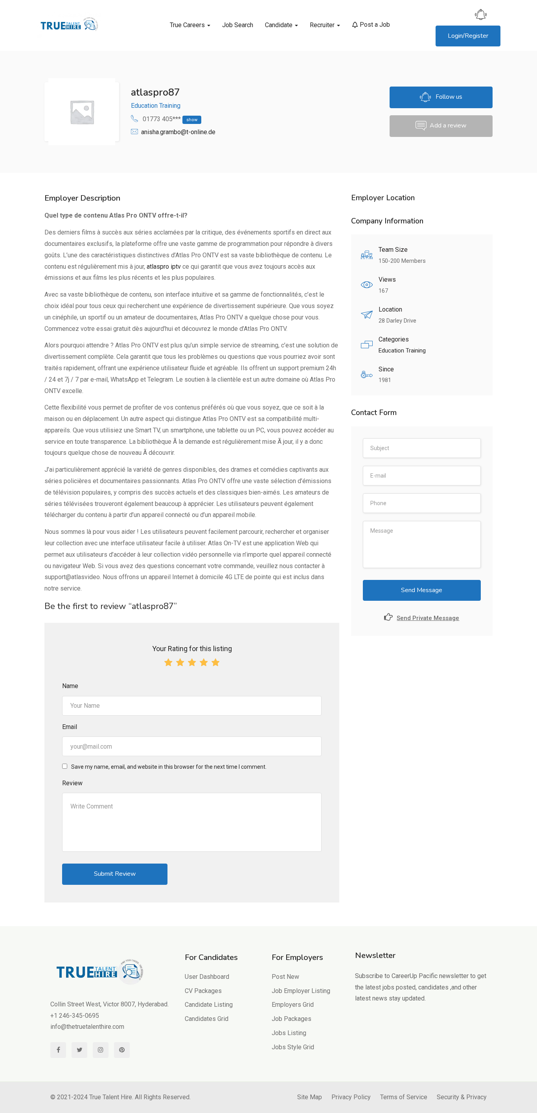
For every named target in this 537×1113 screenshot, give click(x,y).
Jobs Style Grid (293, 1047)
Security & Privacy (462, 1097)
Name (70, 686)
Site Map (309, 1097)
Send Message (421, 590)
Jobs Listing (289, 1033)
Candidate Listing (209, 1004)
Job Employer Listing (301, 991)
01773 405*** (170, 119)
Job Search (237, 25)
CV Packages (203, 991)
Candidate (279, 25)
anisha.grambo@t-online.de (178, 132)
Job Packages (291, 1019)
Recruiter (323, 25)
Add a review (448, 126)
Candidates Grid (206, 1019)
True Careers (188, 25)
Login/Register (468, 35)
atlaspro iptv (164, 266)
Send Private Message (428, 618)
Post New (285, 976)
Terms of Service (403, 1097)
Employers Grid (293, 1004)
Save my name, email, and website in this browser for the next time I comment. (169, 767)
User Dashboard (207, 976)
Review (72, 783)
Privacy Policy (351, 1097)
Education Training (155, 105)
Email (69, 727)
